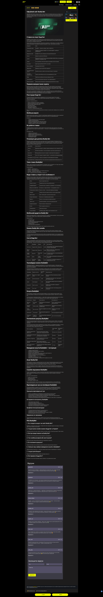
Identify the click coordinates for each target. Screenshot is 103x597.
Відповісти (30, 472)
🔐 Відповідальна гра (31, 590)
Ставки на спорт (68, 4)
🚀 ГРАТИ (43, 594)
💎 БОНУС (60, 594)
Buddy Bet (35, 586)
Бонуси (75, 4)
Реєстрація (61, 4)
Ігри (79, 4)
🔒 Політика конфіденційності (41, 590)
